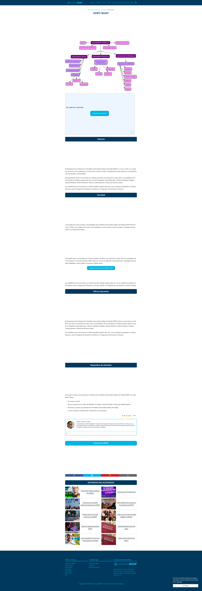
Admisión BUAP (69, 565)
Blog (132, 2)
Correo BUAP (68, 573)
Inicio (89, 9)
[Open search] (136, 3)
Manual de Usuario (117, 2)
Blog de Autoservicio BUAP (99, 9)
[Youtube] (67, 433)
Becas (108, 2)
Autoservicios (126, 2)
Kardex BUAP (68, 571)
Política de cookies (93, 563)
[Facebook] (69, 433)
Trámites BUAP (68, 567)
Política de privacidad (94, 567)
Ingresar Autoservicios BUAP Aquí (101, 268)
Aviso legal (91, 565)
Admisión (91, 2)
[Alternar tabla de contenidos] (131, 132)
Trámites (98, 2)
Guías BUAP (68, 569)
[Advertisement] (101, 28)
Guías (103, 2)
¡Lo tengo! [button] (185, 585)
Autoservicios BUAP (100, 113)
